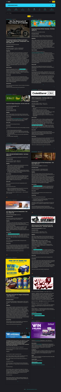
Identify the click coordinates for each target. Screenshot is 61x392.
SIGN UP (50, 1)
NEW (29, 16)
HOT (32, 16)
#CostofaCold (37, 340)
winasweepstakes (9, 19)
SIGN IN (53, 1)
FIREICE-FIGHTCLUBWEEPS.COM (13, 234)
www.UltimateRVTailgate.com (17, 118)
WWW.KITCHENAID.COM (38, 186)
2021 (25, 389)
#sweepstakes (34, 364)
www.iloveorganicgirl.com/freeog (37, 52)
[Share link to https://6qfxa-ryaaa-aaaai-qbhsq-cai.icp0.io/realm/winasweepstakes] (51, 5)
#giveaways (43, 364)
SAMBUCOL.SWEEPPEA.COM (37, 362)
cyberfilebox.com (18, 38)
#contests (38, 364)
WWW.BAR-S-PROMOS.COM (36, 313)
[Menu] (54, 5)
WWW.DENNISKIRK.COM (38, 249)
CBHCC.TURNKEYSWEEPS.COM (37, 125)
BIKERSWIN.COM (22, 69)
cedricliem (7, 331)
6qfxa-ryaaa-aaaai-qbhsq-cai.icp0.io (32, 389)
